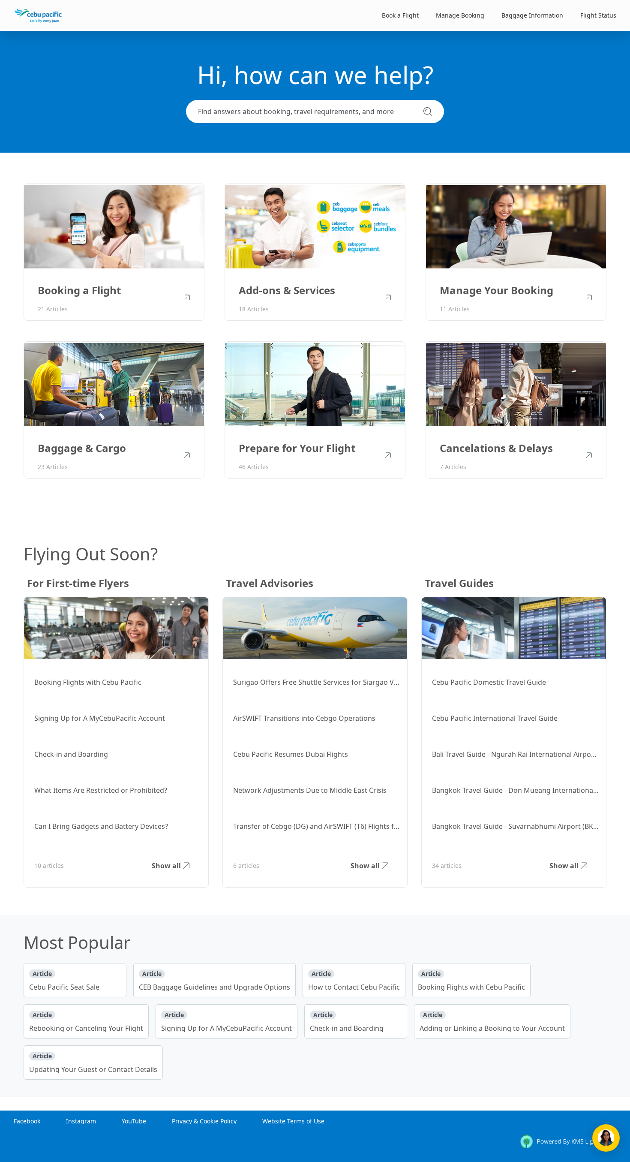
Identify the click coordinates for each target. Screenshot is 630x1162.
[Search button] (427, 111)
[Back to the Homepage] (38, 15)
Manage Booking (460, 15)
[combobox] (307, 111)
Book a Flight (400, 15)
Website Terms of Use (293, 1121)
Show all (166, 865)
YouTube (134, 1121)
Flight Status (598, 15)
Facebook (27, 1121)
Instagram (81, 1121)
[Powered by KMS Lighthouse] (567, 1143)
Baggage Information (532, 15)
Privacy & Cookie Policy (204, 1121)
